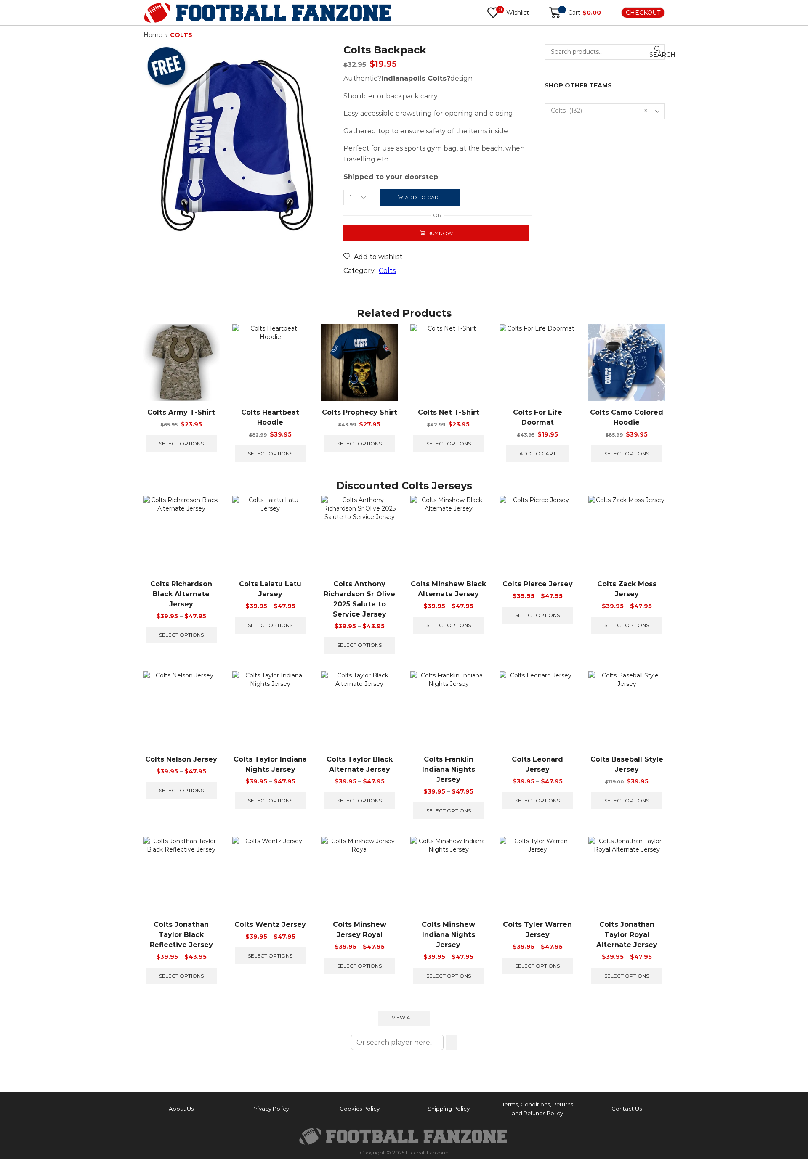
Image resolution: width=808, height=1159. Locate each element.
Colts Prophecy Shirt (359, 412)
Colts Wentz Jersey (270, 925)
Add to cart (423, 197)
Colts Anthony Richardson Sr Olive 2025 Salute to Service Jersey (359, 599)
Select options (181, 443)
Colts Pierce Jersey (537, 584)
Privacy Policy (270, 1108)
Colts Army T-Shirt (181, 412)
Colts (181, 35)
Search (657, 54)
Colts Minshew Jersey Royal (359, 930)
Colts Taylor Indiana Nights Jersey (270, 764)
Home (153, 35)
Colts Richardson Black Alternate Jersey (181, 594)
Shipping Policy (449, 1108)
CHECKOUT (643, 12)
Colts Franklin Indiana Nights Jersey (448, 769)
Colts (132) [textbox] (599, 110)
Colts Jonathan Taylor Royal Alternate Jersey (626, 935)
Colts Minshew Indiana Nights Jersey (448, 935)
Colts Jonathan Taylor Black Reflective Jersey (181, 935)
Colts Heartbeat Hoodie (270, 417)
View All (404, 1017)
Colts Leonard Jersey (537, 764)
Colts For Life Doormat (537, 417)
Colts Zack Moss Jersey (626, 589)
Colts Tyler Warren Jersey (537, 930)
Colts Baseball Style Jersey (626, 764)
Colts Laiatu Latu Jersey (270, 589)
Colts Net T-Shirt (448, 412)
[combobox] (605, 111)
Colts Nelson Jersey (181, 759)
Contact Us (626, 1108)
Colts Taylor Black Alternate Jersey (360, 764)
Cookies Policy (360, 1108)
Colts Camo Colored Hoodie (626, 417)
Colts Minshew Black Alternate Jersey (448, 589)
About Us (181, 1108)
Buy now (440, 233)
